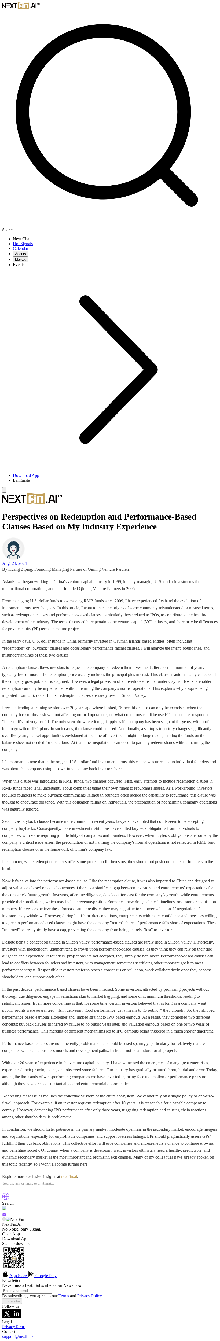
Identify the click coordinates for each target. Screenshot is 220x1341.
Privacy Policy (89, 1296)
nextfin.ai (69, 1176)
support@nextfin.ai (18, 1336)
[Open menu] (4, 490)
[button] (115, 480)
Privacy (8, 1326)
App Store (18, 1275)
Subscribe (12, 1301)
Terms (63, 1296)
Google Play (45, 1275)
